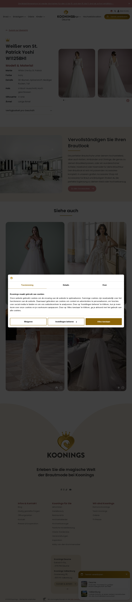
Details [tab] (66, 285)
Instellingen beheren (64, 322)
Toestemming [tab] (27, 285)
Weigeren (28, 322)
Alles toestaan (103, 322)
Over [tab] (104, 285)
